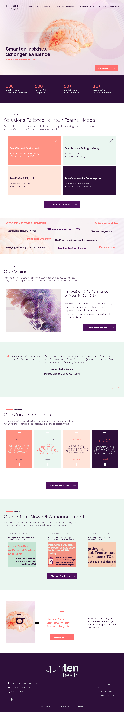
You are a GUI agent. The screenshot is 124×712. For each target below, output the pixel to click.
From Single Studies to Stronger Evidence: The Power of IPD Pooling (29, 538)
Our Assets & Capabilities (64, 6)
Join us (107, 684)
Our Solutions (42, 6)
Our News (102, 6)
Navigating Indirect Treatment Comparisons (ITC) (67, 538)
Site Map (80, 707)
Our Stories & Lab (84, 6)
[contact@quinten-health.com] (9, 687)
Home (31, 6)
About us (113, 6)
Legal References (63, 707)
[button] (113, 388)
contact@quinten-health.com (21, 687)
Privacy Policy (45, 707)
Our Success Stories (107, 695)
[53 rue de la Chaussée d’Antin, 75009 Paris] (9, 683)
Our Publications (107, 692)
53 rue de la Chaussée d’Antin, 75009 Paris (26, 683)
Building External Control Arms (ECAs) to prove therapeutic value (110, 538)
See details (19, 459)
